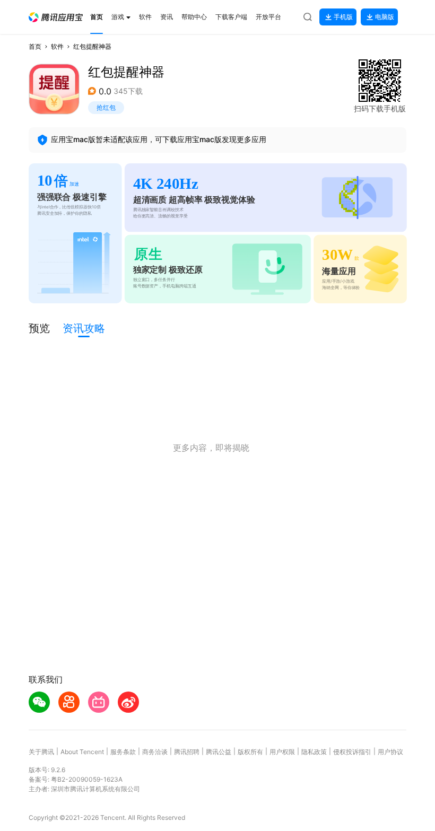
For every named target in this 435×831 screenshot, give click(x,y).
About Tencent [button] (82, 752)
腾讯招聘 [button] (186, 752)
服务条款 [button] (123, 752)
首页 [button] (35, 46)
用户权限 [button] (282, 752)
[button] (56, 17)
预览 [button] (39, 328)
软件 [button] (57, 46)
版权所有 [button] (250, 752)
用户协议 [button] (390, 752)
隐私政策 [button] (314, 752)
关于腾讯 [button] (41, 752)
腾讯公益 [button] (218, 752)
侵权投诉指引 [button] (352, 752)
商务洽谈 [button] (155, 752)
